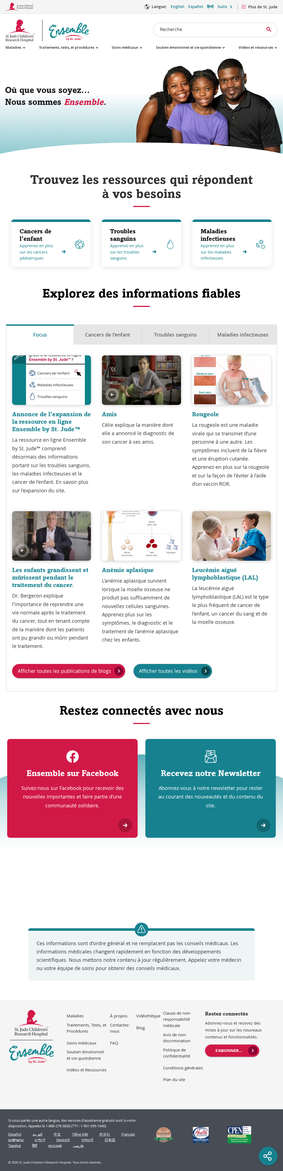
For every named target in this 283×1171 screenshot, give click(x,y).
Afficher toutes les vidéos (168, 671)
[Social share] (268, 1156)
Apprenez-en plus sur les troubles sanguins (126, 252)
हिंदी (34, 1145)
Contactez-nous (120, 1028)
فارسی (78, 1145)
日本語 (109, 1140)
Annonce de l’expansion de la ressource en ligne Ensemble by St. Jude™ (51, 421)
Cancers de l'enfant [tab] (107, 334)
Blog (140, 1027)
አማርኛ (40, 1140)
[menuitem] (232, 1050)
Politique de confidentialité (176, 1053)
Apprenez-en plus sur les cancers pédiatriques (36, 252)
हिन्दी (210, 6)
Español (195, 6)
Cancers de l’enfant (35, 235)
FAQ (114, 1043)
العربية (38, 1134)
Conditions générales (183, 1068)
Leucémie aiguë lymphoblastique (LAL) (225, 573)
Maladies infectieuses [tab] (242, 334)
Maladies (13, 47)
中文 (57, 1134)
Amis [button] (109, 414)
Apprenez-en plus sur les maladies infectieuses (217, 252)
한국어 (104, 1134)
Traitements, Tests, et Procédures (86, 1028)
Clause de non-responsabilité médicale (177, 1019)
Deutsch (63, 1140)
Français (128, 1134)
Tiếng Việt (80, 1134)
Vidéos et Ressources (86, 1069)
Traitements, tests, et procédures (66, 47)
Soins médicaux (125, 47)
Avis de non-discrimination (176, 1038)
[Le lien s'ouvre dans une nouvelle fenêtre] (161, 1134)
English (177, 6)
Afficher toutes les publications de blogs (64, 671)
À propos (118, 1016)
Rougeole (205, 414)
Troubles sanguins (123, 235)
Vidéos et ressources (256, 47)
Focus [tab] (40, 334)
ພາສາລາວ (15, 1140)
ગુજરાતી (87, 1140)
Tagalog (14, 1145)
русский (55, 1145)
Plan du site (174, 1079)
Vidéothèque (148, 1016)
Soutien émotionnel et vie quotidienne (188, 47)
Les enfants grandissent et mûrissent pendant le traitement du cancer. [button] (50, 577)
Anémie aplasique (128, 569)
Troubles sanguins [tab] (175, 334)
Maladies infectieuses (218, 235)
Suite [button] (222, 6)
